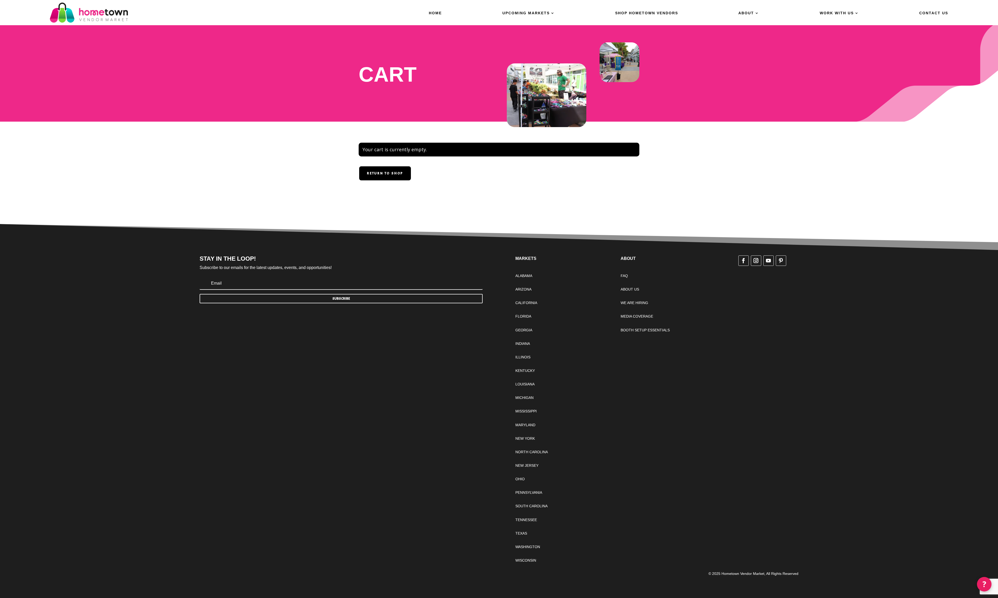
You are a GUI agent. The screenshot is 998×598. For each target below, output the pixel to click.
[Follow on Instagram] (756, 260)
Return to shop (385, 173)
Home (435, 13)
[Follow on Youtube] (768, 260)
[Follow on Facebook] (743, 260)
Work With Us (837, 13)
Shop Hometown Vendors (646, 13)
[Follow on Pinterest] (781, 260)
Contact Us (933, 13)
